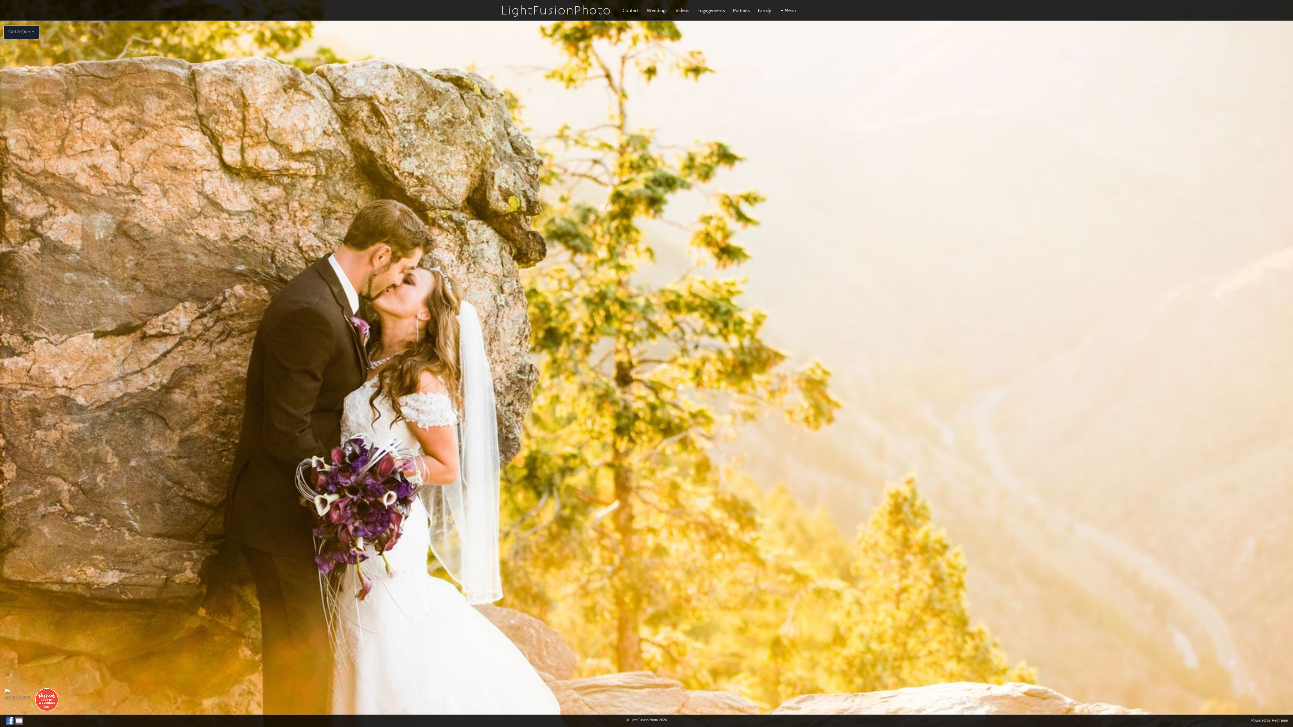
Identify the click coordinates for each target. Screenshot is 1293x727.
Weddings (657, 10)
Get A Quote (21, 31)
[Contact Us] (19, 721)
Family (764, 10)
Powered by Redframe (1269, 720)
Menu (790, 10)
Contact (631, 10)
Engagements (711, 10)
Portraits (741, 10)
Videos (682, 10)
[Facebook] (10, 721)
